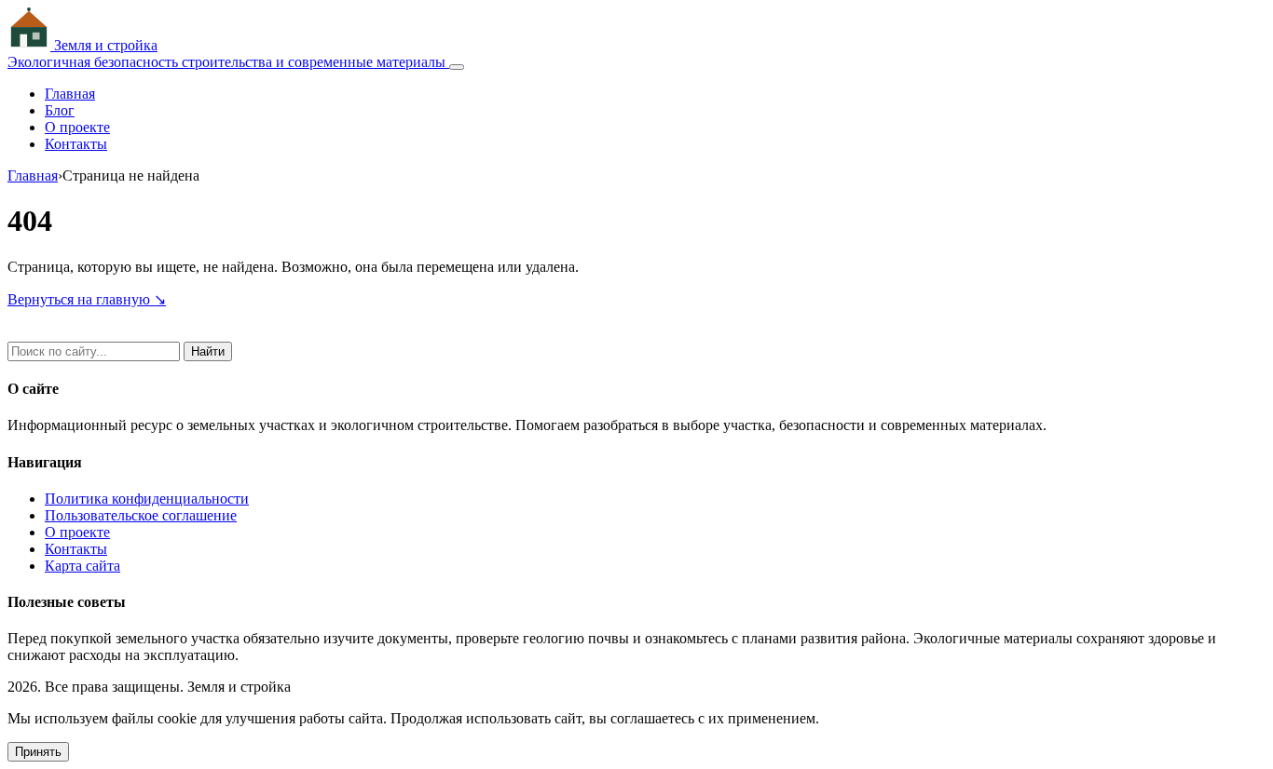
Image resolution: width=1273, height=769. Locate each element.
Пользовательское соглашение (141, 515)
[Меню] (456, 67)
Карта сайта (82, 565)
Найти (208, 351)
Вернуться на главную (86, 299)
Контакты (76, 144)
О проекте (77, 127)
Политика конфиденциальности (147, 498)
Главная (70, 93)
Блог (60, 110)
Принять (38, 752)
